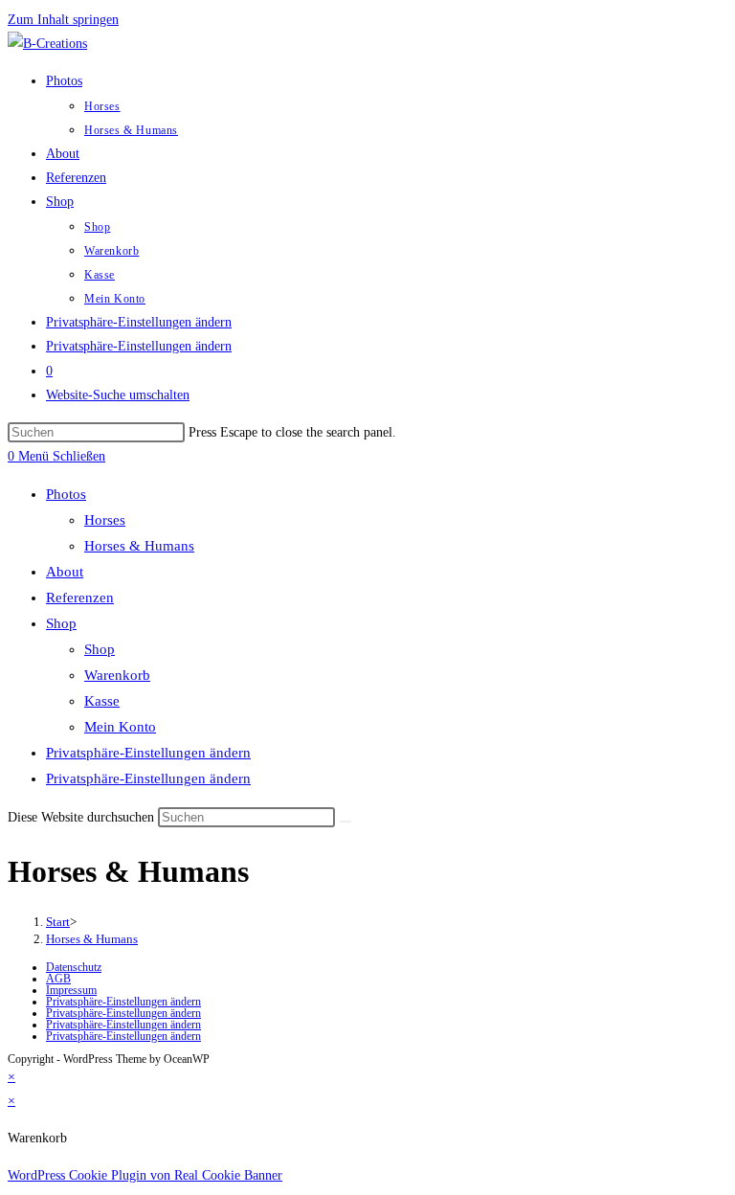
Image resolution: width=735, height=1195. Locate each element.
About (64, 571)
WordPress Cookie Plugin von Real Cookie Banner (145, 1175)
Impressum (71, 990)
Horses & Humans (139, 545)
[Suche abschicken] (345, 821)
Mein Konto (120, 726)
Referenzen (80, 597)
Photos (66, 494)
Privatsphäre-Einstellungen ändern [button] (148, 752)
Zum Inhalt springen (63, 19)
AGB (58, 978)
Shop (61, 623)
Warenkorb (117, 675)
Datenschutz (73, 967)
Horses (104, 520)
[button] (139, 322)
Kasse (102, 701)
